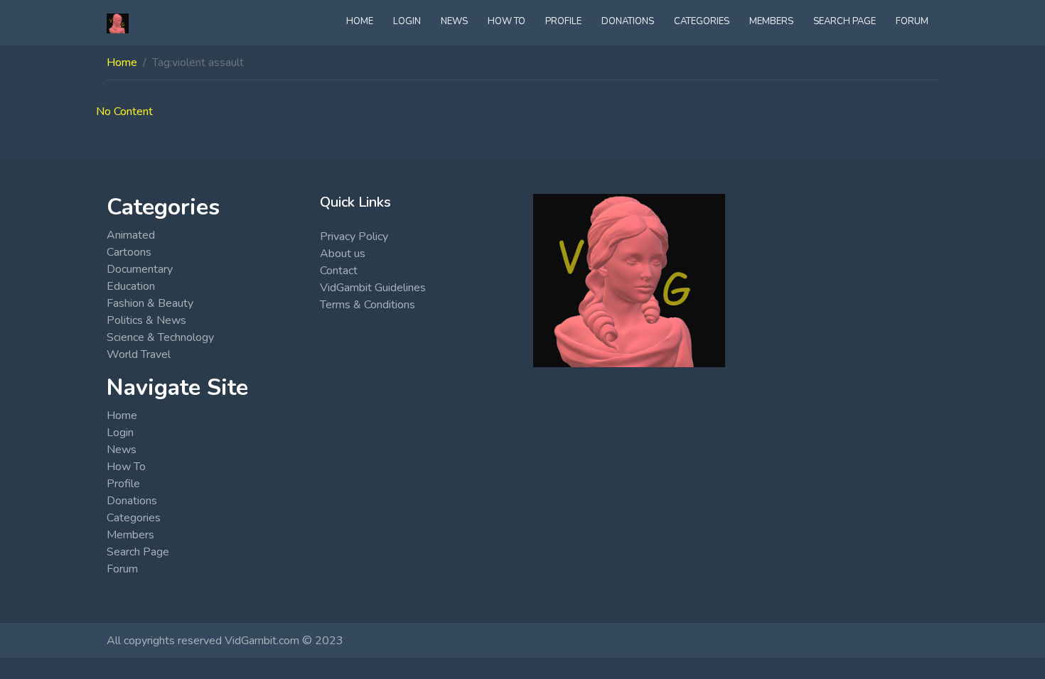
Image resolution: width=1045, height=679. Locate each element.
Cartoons (129, 252)
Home (359, 21)
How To (506, 21)
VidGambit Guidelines (373, 287)
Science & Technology (160, 337)
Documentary (140, 269)
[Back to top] (44, 595)
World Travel (139, 354)
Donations (627, 21)
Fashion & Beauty (150, 303)
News (454, 21)
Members (771, 21)
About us (342, 253)
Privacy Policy (354, 236)
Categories (701, 21)
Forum (912, 21)
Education (131, 286)
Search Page (844, 21)
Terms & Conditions (367, 305)
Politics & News (146, 320)
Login (407, 21)
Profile (563, 21)
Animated (131, 235)
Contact (339, 270)
